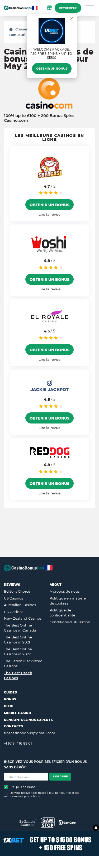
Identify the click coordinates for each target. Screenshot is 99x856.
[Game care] (67, 822)
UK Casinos (13, 612)
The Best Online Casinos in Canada (20, 628)
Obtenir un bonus (51, 68)
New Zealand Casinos (22, 618)
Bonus (10, 699)
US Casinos (13, 598)
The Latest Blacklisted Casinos (23, 663)
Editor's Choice (17, 591)
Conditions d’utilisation (70, 622)
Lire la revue (49, 214)
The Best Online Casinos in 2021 (18, 640)
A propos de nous (65, 591)
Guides (10, 692)
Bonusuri (17, 35)
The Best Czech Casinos (18, 675)
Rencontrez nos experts (28, 720)
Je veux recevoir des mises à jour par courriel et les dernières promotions (45, 794)
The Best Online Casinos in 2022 (18, 651)
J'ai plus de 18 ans (23, 787)
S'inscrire (60, 776)
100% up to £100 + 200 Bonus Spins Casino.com (39, 118)
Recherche (68, 8)
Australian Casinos (20, 605)
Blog (8, 706)
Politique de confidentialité (63, 613)
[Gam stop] (48, 822)
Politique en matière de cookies (68, 601)
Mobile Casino (17, 713)
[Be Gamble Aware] (28, 822)
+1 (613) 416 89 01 (18, 743)
